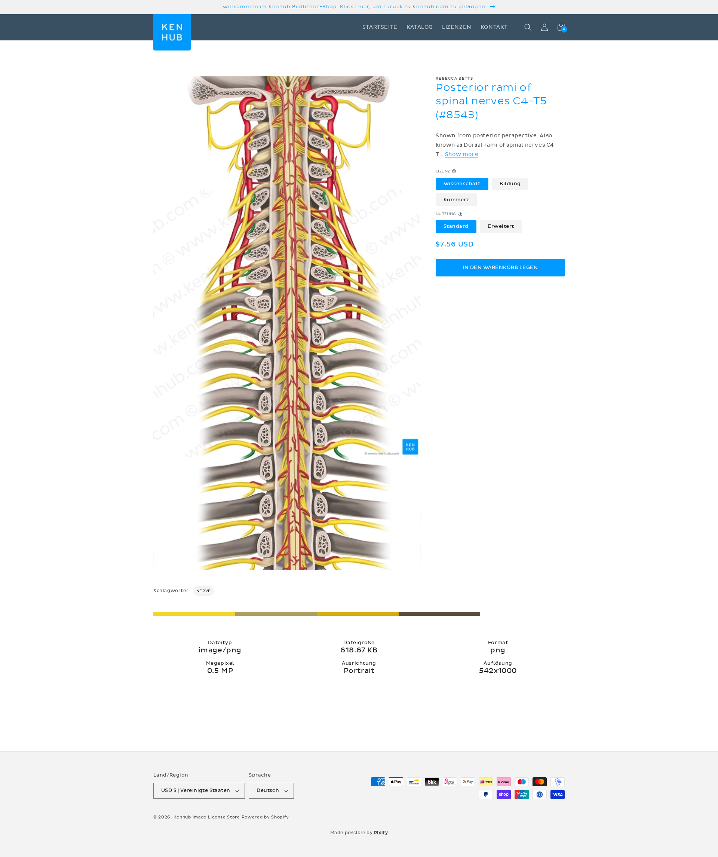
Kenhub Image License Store (207, 817)
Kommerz (456, 200)
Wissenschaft (462, 184)
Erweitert (501, 227)
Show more (461, 154)
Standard (456, 227)
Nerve (203, 591)
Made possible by (359, 832)
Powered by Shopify (265, 817)
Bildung (510, 184)
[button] (528, 27)
